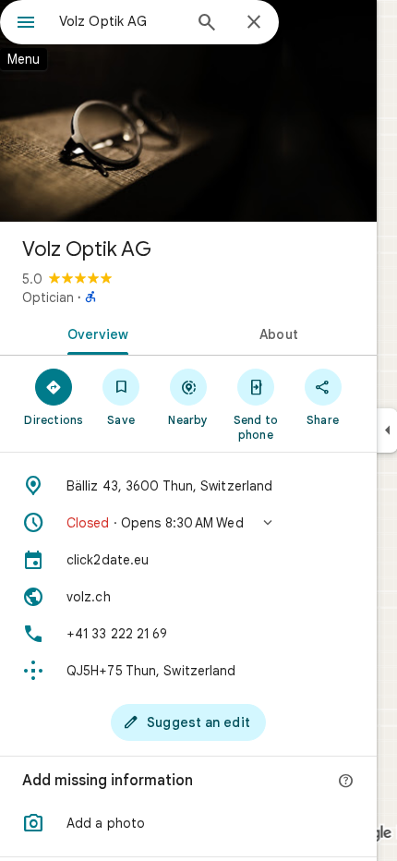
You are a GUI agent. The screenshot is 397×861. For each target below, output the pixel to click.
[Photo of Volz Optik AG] (188, 111)
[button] (188, 522)
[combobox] (120, 21)
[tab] (94, 332)
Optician (48, 297)
